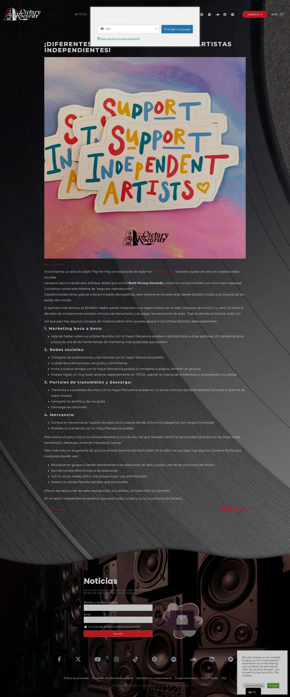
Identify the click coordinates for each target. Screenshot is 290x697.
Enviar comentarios (186, 678)
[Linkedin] (225, 14)
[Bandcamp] (233, 14)
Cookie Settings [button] (254, 685)
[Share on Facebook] (223, 509)
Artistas (81, 14)
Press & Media (209, 678)
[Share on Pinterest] (242, 509)
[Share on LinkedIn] (236, 509)
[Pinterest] (202, 14)
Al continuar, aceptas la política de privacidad (114, 626)
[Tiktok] (135, 659)
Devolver (58, 509)
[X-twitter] (78, 659)
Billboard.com (163, 272)
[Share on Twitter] (230, 509)
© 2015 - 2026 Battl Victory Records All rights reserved (145, 685)
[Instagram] (116, 659)
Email (87, 614)
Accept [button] (273, 685)
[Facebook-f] (59, 659)
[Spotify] (209, 14)
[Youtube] (97, 659)
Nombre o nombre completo (101, 602)
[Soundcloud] (217, 14)
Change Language (177, 29)
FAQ (223, 678)
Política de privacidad (76, 678)
